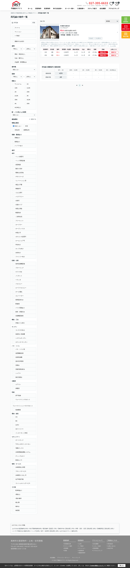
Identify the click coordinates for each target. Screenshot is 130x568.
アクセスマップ (114, 8)
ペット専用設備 (20, 160)
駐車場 (66, 548)
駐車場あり (19, 490)
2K (15, 92)
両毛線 (63, 35)
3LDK (28, 99)
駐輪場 (18, 304)
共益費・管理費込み (21, 62)
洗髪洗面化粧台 (20, 369)
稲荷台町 (67, 26)
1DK (16, 88)
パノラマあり (19, 145)
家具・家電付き (20, 312)
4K (15, 103)
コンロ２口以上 (20, 330)
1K (27, 84)
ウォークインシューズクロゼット (23, 406)
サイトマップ (76, 557)
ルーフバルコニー (21, 288)
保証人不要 (19, 184)
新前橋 (69, 35)
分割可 (18, 200)
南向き (18, 506)
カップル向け (20, 248)
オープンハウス (20, 228)
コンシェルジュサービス (23, 483)
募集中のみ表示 (19, 41)
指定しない (18, 126)
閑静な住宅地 (20, 172)
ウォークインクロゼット (23, 399)
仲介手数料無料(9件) (35, 528)
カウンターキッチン (22, 342)
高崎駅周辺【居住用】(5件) (105, 528)
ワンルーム (18, 84)
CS (16, 417)
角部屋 (18, 510)
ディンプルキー (20, 456)
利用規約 (52, 557)
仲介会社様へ (57, 8)
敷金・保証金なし (20, 54)
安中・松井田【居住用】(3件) (50, 531)
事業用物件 (82, 553)
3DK (16, 99)
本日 (26, 126)
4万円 (61, 73)
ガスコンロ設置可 (21, 236)
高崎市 (63, 26)
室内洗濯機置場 (20, 264)
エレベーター (20, 296)
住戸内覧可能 (20, 479)
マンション (18, 31)
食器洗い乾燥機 (20, 334)
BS (16, 421)
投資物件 (81, 550)
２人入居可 (19, 192)
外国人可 (18, 232)
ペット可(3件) (35, 531)
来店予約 (110, 548)
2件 (61, 77)
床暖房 (18, 388)
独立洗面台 (19, 377)
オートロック (20, 440)
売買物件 (47, 8)
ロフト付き (19, 272)
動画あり (17, 141)
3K (27, 95)
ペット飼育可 (20, 156)
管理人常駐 (19, 208)
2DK (28, 92)
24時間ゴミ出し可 (21, 475)
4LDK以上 (18, 107)
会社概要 (103, 8)
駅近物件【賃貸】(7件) (50, 528)
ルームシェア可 (20, 240)
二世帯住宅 (19, 216)
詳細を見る (103, 52)
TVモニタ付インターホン (23, 444)
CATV (17, 425)
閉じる (122, 565)
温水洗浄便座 (20, 361)
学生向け (18, 244)
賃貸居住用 (67, 544)
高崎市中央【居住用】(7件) (66, 528)
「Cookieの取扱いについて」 (96, 565)
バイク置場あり (20, 308)
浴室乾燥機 (19, 357)
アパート (17, 27)
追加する (113, 52)
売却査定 (110, 544)
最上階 (18, 502)
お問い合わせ (112, 546)
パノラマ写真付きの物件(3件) (21, 531)
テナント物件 (68, 546)
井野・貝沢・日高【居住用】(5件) (85, 528)
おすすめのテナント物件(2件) (68, 531)
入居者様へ (81, 8)
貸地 (65, 550)
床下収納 (18, 395)
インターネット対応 (22, 433)
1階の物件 (19, 498)
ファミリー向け (20, 256)
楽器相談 (18, 164)
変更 (33, 22)
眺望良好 (18, 212)
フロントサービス (21, 471)
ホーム (30, 8)
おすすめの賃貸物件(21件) (20, 528)
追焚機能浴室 (20, 353)
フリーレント (20, 220)
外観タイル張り (20, 323)
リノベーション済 (21, 180)
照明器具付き (20, 300)
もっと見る (113, 46)
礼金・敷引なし (19, 58)
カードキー (19, 224)
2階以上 (18, 494)
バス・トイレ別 (20, 349)
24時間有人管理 (20, 467)
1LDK (28, 88)
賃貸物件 (38, 8)
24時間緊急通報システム (23, 452)
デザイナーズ (20, 176)
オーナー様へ (69, 8)
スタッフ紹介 (92, 8)
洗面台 (18, 365)
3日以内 (17, 130)
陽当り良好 (19, 168)
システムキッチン (21, 338)
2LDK (16, 95)
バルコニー (19, 284)
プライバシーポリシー (63, 557)
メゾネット (19, 276)
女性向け (18, 252)
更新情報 (95, 548)
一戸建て (17, 35)
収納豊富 (18, 410)
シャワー (18, 373)
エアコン (18, 384)
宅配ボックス (20, 448)
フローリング (20, 268)
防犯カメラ (19, 460)
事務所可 (18, 188)
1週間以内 (26, 130)
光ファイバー (20, 429)
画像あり (17, 137)
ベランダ (18, 280)
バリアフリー (20, 196)
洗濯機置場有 (20, 316)
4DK (28, 103)
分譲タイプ (19, 204)
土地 (80, 544)
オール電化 (19, 292)
